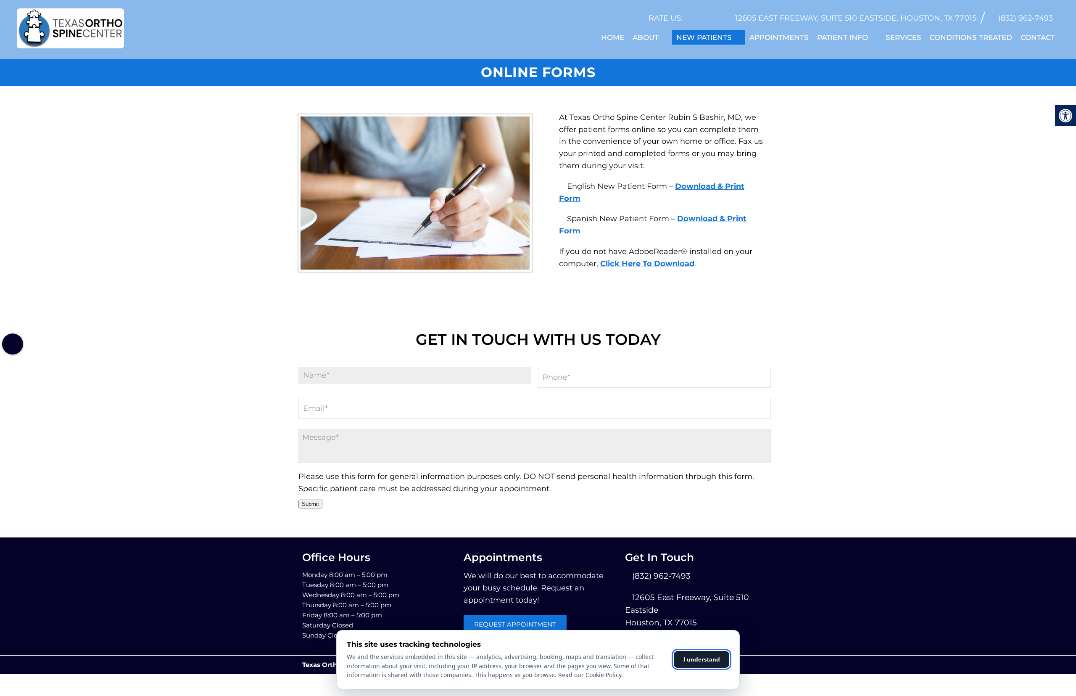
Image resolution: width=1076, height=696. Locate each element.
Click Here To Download (647, 263)
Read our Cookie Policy (589, 675)
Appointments (779, 37)
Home (612, 37)
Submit (310, 504)
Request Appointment (515, 624)
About (646, 37)
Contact (1038, 37)
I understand (701, 659)
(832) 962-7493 (1025, 18)
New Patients (704, 37)
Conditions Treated (971, 37)
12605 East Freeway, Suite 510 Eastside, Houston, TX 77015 (855, 18)
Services (903, 37)
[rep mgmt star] (717, 18)
